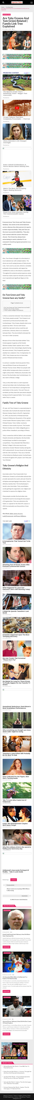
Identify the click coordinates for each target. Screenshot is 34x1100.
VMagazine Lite (17, 1098)
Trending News (6, 14)
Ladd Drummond (8, 516)
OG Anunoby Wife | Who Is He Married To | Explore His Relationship (15, 977)
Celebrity (14, 879)
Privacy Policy (27, 1095)
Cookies (20, 1095)
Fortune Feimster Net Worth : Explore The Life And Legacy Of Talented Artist (16, 1087)
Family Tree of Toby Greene (11, 309)
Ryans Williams (21, 516)
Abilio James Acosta (16, 513)
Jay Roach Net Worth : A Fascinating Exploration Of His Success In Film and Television (17, 1077)
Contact (10, 1095)
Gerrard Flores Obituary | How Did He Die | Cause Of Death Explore (17, 1022)
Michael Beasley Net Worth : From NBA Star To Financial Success (16, 1067)
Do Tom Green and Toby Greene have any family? (17, 307)
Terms (15, 1095)
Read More (6, 947)
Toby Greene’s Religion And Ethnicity (13, 310)
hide (21, 303)
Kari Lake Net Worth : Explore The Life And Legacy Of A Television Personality (17, 1082)
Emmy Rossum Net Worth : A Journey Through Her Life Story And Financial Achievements (17, 1072)
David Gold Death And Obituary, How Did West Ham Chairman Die (16, 935)
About (5, 1095)
